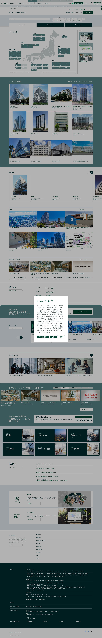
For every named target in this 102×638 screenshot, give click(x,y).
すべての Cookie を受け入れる (43, 337)
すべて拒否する (54, 337)
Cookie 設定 (61, 337)
